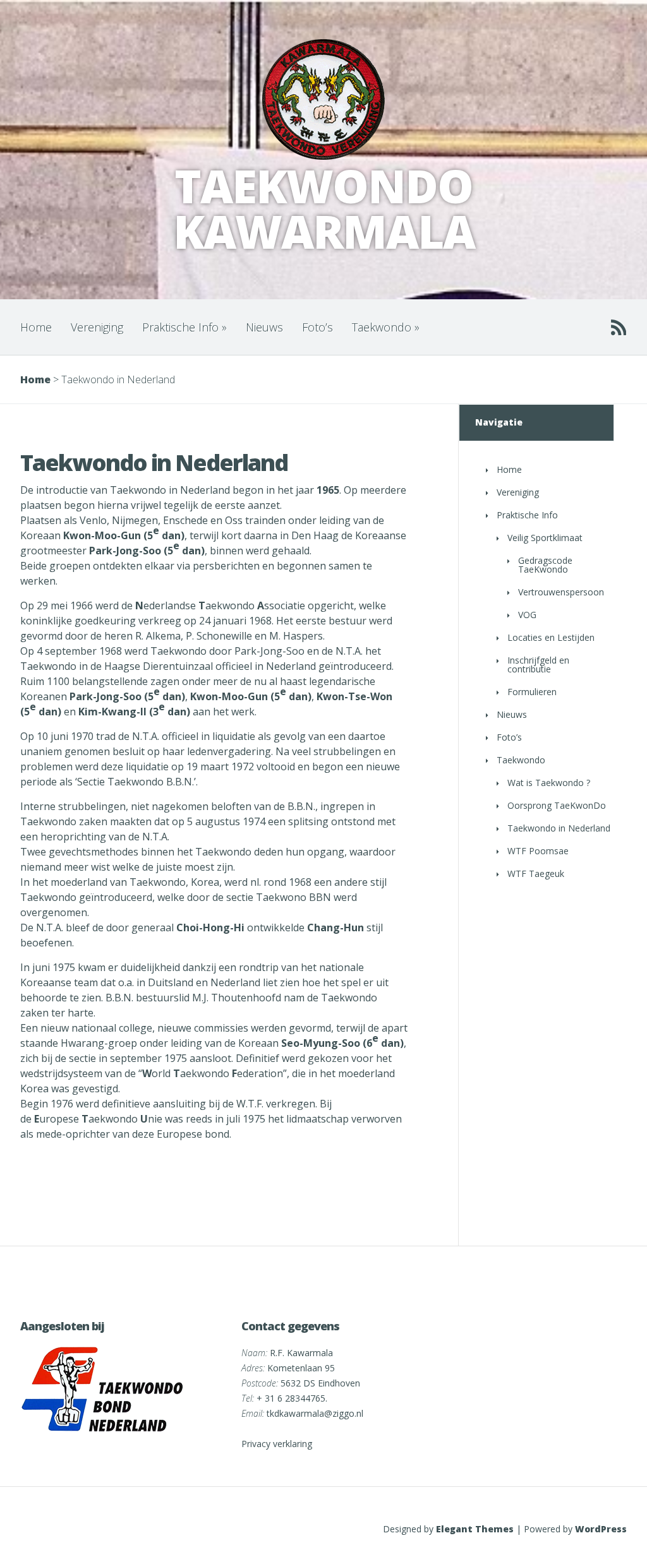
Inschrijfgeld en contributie (538, 664)
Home (36, 327)
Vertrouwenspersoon (561, 592)
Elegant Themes (475, 1529)
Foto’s (317, 327)
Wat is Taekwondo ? (548, 783)
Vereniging (97, 327)
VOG (527, 615)
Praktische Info (184, 327)
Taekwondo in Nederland (558, 828)
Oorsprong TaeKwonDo (556, 805)
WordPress (601, 1529)
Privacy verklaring (276, 1444)
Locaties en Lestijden (551, 637)
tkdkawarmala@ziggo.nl (315, 1413)
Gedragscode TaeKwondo (545, 564)
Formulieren (532, 692)
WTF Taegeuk (535, 873)
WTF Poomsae (538, 851)
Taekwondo (386, 327)
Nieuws (264, 327)
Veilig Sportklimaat (545, 538)
